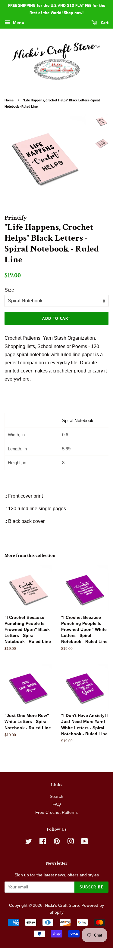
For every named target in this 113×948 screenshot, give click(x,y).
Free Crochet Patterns (56, 812)
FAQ (56, 804)
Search (56, 796)
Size (9, 289)
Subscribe (91, 887)
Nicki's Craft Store (62, 905)
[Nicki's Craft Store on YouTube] (84, 842)
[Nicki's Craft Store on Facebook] (42, 842)
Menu (18, 22)
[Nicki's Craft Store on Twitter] (28, 842)
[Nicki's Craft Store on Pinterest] (56, 842)
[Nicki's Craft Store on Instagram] (70, 842)
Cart (104, 22)
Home (9, 100)
